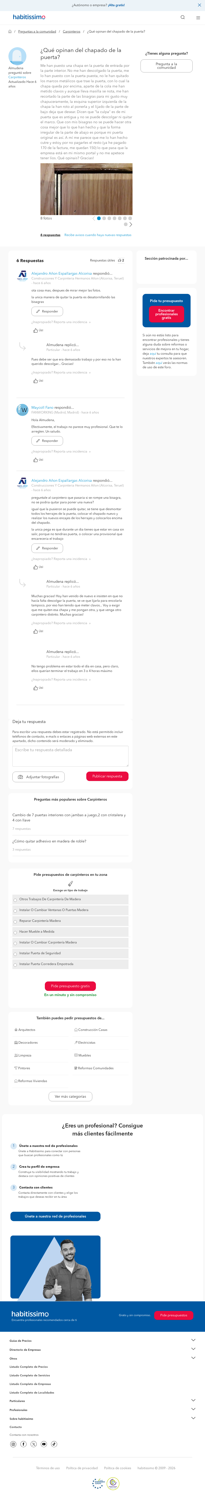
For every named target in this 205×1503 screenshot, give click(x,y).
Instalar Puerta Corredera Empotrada (46, 964)
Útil (41, 330)
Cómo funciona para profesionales (32, 1415)
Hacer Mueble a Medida (36, 931)
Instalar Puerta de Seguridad (40, 953)
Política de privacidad (82, 1468)
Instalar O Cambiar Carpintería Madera (48, 942)
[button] (17, 56)
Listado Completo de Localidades (32, 1392)
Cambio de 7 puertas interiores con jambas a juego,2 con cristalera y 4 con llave (69, 817)
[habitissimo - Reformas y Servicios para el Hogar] (27, 18)
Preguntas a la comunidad (37, 31)
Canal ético (17, 1427)
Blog (13, 1363)
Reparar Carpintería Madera (40, 921)
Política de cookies (117, 1468)
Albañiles (16, 1386)
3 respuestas (21, 849)
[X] (33, 1444)
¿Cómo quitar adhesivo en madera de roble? (49, 841)
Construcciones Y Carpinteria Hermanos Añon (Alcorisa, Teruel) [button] (77, 278)
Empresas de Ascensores (25, 1354)
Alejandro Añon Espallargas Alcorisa (61, 273)
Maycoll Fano (42, 408)
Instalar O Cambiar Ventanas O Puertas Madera (53, 910)
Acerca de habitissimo (24, 1423)
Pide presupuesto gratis (70, 986)
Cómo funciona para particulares (30, 1406)
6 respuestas (50, 235)
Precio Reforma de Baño (25, 1345)
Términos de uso (48, 1468)
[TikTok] (54, 1444)
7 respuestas (21, 829)
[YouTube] (43, 1444)
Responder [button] (49, 311)
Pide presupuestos (173, 1315)
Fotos (13, 1371)
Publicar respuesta (107, 776)
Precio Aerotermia (21, 1349)
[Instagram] (13, 1444)
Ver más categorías (70, 1096)
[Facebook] (23, 1444)
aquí (153, 353)
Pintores (15, 1378)
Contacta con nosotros (24, 1435)
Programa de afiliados (24, 1431)
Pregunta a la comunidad (166, 66)
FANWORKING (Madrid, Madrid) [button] (55, 412)
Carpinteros (71, 31)
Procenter (16, 1375)
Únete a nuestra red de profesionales (55, 1216)
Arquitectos (17, 1390)
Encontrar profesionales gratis (166, 314)
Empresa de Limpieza (23, 1358)
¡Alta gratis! (116, 5)
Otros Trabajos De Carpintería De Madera (50, 899)
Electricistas (17, 1382)
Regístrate (16, 1410)
